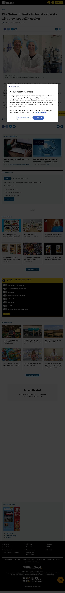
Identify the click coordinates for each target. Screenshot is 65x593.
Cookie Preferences (23, 118)
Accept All (38, 118)
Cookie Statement (40, 113)
